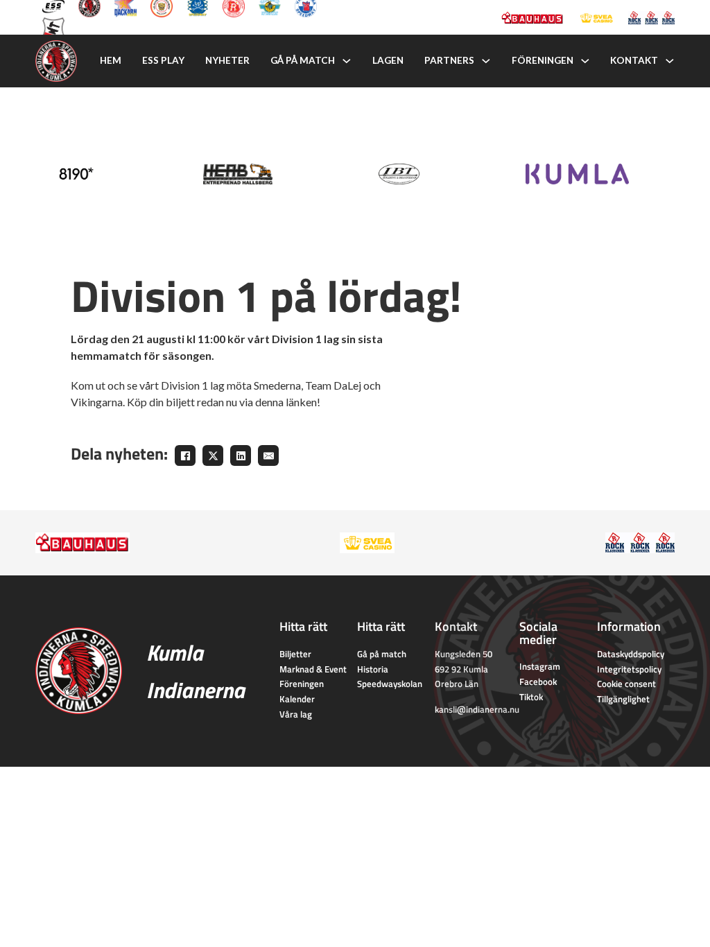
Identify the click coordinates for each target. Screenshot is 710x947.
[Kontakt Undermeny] (670, 61)
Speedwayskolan (389, 683)
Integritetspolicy (629, 669)
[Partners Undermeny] (486, 61)
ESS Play (163, 60)
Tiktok (531, 697)
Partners (449, 60)
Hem (110, 60)
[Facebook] (185, 455)
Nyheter (227, 60)
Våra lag (295, 714)
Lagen (388, 60)
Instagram (539, 666)
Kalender (297, 699)
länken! (303, 401)
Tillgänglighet (623, 699)
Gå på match (302, 60)
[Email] (268, 455)
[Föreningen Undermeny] (585, 61)
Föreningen (542, 60)
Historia (372, 669)
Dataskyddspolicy (630, 654)
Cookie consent (626, 683)
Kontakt (634, 60)
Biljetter (295, 654)
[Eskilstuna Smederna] (53, 27)
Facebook (538, 681)
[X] (212, 455)
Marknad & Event (313, 669)
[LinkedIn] (240, 455)
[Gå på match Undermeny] (347, 61)
